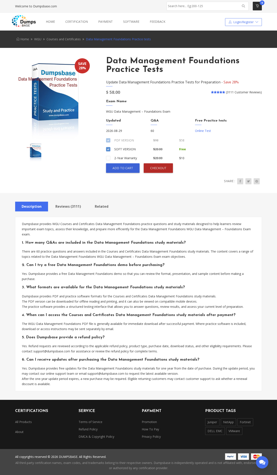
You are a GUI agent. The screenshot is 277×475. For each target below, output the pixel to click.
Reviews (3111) (68, 206)
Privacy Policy (151, 436)
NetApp (228, 422)
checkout (158, 168)
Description (32, 206)
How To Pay (150, 429)
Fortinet (245, 422)
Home (50, 21)
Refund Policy (88, 429)
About (19, 432)
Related (101, 206)
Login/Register (243, 22)
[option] (54, 98)
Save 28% (231, 82)
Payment (105, 21)
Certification (76, 21)
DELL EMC (215, 431)
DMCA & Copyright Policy (96, 436)
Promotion (149, 422)
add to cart (123, 168)
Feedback (157, 21)
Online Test (203, 131)
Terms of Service (90, 422)
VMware (234, 431)
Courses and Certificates (64, 39)
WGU (37, 39)
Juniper (212, 422)
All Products (23, 422)
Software (131, 21)
